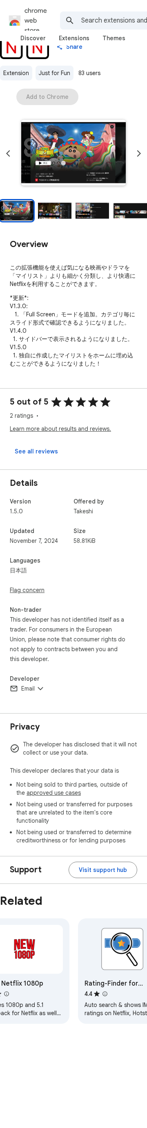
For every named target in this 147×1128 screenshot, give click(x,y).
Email (28, 688)
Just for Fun (54, 73)
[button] (73, 153)
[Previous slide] (8, 153)
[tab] (33, 38)
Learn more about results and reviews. (60, 428)
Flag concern (27, 590)
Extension (16, 73)
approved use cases (54, 792)
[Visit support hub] (103, 870)
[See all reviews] (36, 451)
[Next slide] (139, 153)
